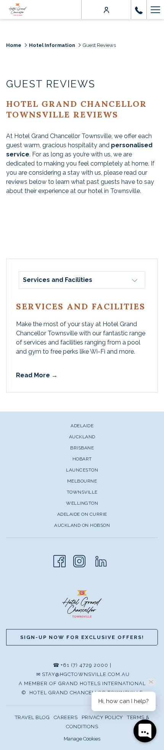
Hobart (82, 459)
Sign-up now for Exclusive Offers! (82, 637)
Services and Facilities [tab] (57, 279)
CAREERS (66, 717)
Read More (33, 375)
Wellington (82, 503)
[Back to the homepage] (17, 9)
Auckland (82, 436)
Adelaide (82, 425)
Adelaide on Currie (82, 514)
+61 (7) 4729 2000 (84, 665)
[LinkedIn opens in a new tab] (101, 560)
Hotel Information (52, 45)
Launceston (82, 470)
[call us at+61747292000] (139, 9)
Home (13, 45)
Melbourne (82, 481)
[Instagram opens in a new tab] (79, 560)
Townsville (82, 492)
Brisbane (82, 448)
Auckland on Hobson (82, 525)
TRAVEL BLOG (32, 717)
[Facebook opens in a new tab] (59, 560)
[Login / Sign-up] (106, 9)
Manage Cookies (82, 739)
